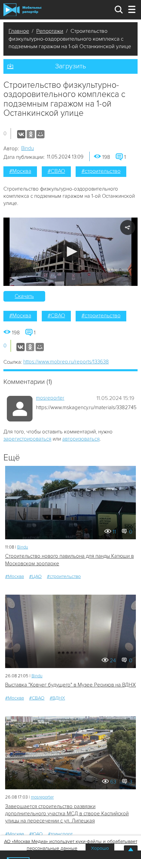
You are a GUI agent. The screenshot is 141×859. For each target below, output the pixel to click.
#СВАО (56, 171)
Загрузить (70, 66)
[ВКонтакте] (21, 134)
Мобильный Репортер (22, 9)
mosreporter (50, 398)
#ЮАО (36, 834)
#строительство (100, 171)
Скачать (24, 296)
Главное (19, 31)
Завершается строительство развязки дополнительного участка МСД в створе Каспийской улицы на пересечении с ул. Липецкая (67, 813)
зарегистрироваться (27, 439)
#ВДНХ (57, 698)
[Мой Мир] (40, 134)
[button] (70, 251)
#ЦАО (35, 576)
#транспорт (60, 834)
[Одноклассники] (31, 134)
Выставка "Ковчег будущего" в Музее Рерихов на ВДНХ (70, 685)
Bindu (27, 148)
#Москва (20, 171)
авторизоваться (81, 439)
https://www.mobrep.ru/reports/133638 (66, 362)
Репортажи (49, 31)
